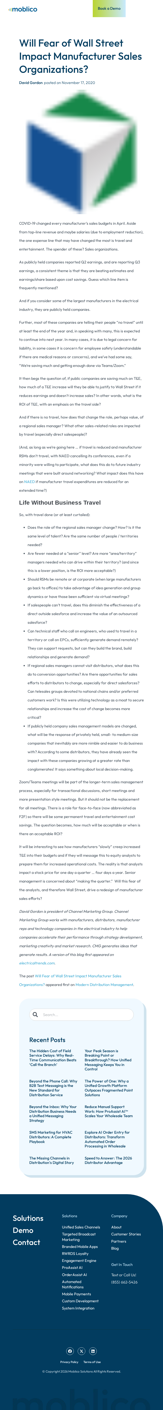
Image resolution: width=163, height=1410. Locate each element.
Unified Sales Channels (81, 1227)
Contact (26, 1242)
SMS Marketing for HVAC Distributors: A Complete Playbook (50, 1137)
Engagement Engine (79, 1260)
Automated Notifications (73, 1284)
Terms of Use (92, 1362)
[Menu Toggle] (152, 8)
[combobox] (81, 1015)
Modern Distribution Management (104, 984)
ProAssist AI (72, 1267)
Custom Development (80, 1300)
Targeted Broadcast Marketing (79, 1237)
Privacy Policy (69, 1362)
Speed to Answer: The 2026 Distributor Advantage (108, 1160)
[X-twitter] (81, 1351)
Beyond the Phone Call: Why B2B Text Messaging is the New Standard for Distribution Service (53, 1088)
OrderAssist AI (74, 1274)
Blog (115, 1248)
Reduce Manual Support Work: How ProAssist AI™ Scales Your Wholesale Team (109, 1111)
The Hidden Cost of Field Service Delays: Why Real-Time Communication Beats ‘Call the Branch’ (52, 1057)
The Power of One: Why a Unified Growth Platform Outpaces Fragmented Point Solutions (109, 1088)
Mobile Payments (76, 1294)
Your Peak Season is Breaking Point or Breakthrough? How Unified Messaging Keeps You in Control (108, 1059)
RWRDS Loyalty (75, 1253)
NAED (30, 481)
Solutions (28, 1218)
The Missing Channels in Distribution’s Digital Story (51, 1160)
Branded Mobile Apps (80, 1246)
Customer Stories (126, 1234)
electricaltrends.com (36, 963)
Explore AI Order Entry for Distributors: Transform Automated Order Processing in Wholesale (107, 1139)
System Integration (78, 1308)
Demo (23, 1230)
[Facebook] (70, 1351)
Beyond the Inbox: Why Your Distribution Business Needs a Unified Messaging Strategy (53, 1113)
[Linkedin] (93, 1351)
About (116, 1227)
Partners (118, 1241)
